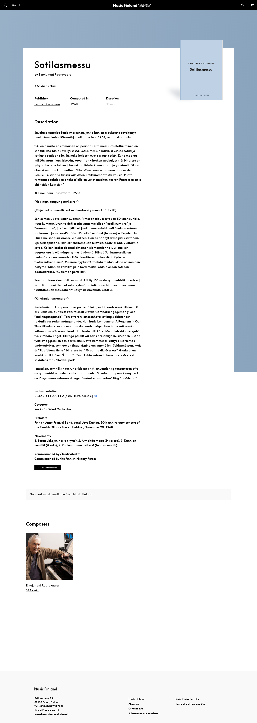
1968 (74, 104)
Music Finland (136, 699)
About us (133, 704)
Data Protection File (187, 699)
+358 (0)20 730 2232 (51, 706)
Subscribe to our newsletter (143, 713)
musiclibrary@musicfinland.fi (51, 713)
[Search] (23, 5)
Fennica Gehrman (47, 104)
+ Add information (48, 468)
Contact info (135, 708)
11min (110, 104)
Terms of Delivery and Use (190, 704)
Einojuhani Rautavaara (55, 75)
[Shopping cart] (252, 5)
